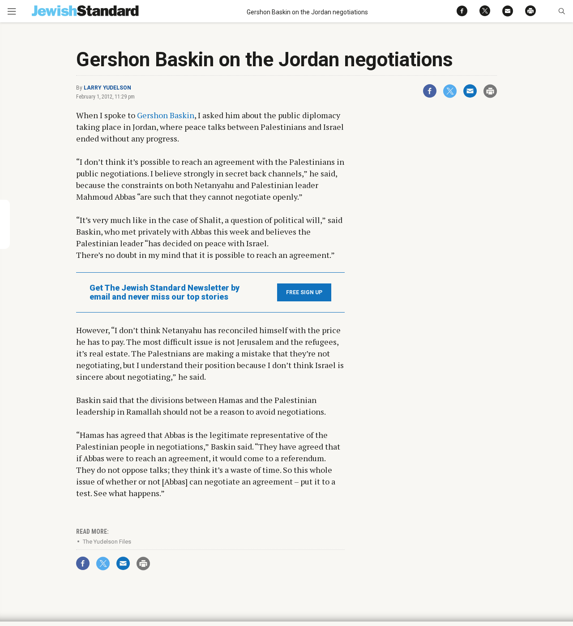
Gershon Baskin (165, 115)
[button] (561, 11)
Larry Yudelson (107, 88)
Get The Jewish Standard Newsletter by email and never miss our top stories (164, 292)
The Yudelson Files (107, 541)
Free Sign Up (304, 292)
